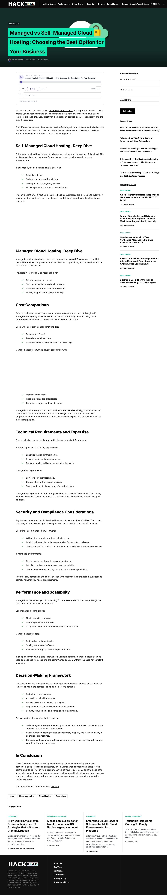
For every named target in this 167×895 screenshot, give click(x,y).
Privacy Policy (60, 878)
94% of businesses (25, 313)
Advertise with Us (61, 882)
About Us (58, 863)
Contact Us (58, 871)
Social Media (51, 816)
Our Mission (59, 874)
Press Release (125, 190)
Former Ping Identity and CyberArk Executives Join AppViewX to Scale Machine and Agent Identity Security (138, 219)
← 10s (22, 89)
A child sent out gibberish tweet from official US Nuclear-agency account (62, 824)
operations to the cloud (60, 110)
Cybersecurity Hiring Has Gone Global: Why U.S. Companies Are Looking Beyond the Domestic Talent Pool (139, 162)
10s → (43, 89)
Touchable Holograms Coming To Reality (138, 822)
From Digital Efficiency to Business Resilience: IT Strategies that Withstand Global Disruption (23, 825)
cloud (12, 796)
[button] (155, 4)
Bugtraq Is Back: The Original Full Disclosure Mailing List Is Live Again (138, 281)
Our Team (58, 867)
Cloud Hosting (45, 796)
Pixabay (55, 786)
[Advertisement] (60, 223)
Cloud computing (26, 796)
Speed (93, 88)
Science (128, 816)
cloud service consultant (39, 130)
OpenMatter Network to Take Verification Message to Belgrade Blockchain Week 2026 (136, 240)
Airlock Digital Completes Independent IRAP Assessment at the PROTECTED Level (139, 197)
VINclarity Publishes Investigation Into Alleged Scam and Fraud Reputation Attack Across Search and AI (139, 261)
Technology (14, 24)
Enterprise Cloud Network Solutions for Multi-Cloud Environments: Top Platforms (102, 825)
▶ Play (32, 89)
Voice (20, 94)
